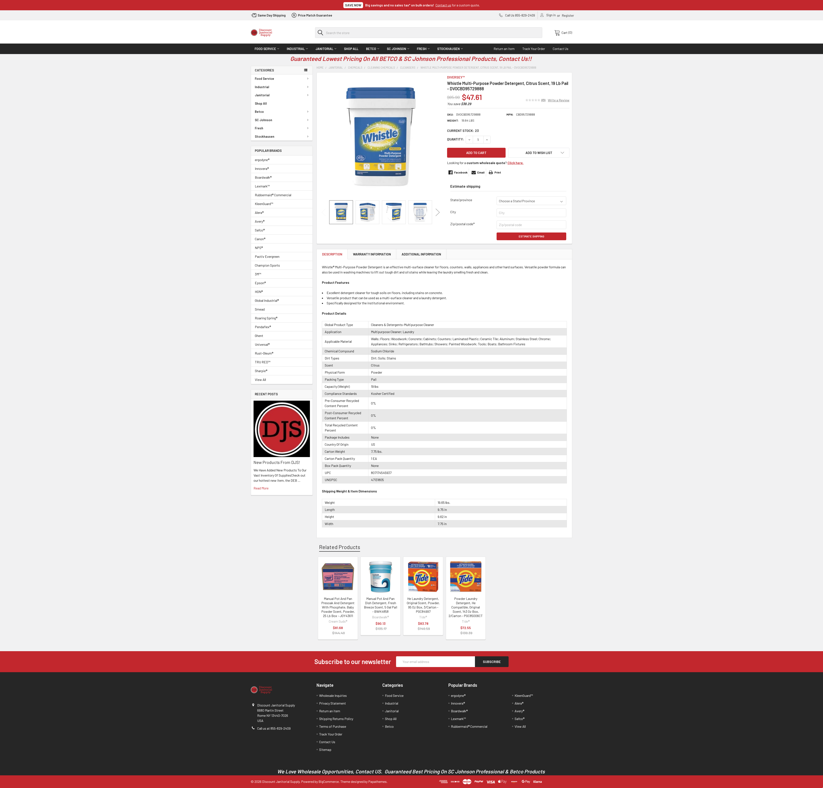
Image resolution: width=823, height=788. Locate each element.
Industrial (296, 49)
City (453, 212)
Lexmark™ (262, 186)
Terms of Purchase (332, 726)
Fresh (422, 49)
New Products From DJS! (277, 462)
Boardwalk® (263, 177)
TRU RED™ (262, 362)
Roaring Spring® (266, 318)
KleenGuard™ (264, 204)
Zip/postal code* (462, 224)
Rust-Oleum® (264, 353)
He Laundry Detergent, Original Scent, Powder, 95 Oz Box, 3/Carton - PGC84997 (423, 604)
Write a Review (558, 100)
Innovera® (262, 168)
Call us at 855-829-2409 (274, 728)
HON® (259, 292)
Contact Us (560, 49)
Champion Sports (267, 265)
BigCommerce (328, 781)
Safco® (260, 230)
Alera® (259, 212)
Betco (371, 49)
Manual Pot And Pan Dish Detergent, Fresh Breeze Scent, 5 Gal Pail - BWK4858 (380, 604)
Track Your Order (533, 49)
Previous (323, 212)
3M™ (258, 274)
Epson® (260, 283)
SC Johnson (396, 49)
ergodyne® (262, 160)
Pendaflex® (263, 327)
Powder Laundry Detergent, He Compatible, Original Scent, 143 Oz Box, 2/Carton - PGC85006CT (466, 607)
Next (437, 212)
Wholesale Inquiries (333, 695)
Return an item (504, 49)
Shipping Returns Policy (336, 719)
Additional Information (421, 254)
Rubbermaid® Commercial (273, 195)
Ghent (259, 336)
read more (261, 488)
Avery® (259, 221)
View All (260, 379)
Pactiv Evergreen (267, 256)
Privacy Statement (332, 703)
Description (332, 254)
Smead (260, 309)
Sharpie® (261, 371)
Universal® (262, 344)
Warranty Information (372, 254)
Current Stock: (463, 130)
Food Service (265, 49)
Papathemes (377, 781)
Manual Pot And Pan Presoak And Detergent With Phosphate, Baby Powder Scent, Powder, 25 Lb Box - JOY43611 (338, 607)
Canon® (260, 239)
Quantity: (455, 139)
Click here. (516, 163)
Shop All (351, 49)
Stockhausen (448, 49)
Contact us (443, 5)
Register (568, 15)
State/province (461, 200)
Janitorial (324, 49)
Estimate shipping (531, 236)
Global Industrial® (267, 300)
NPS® (259, 248)
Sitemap (325, 749)
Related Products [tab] (339, 547)
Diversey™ (456, 77)
